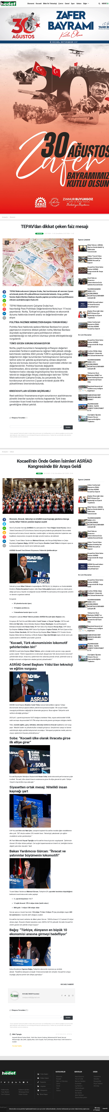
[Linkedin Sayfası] (16, 1082)
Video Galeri (44, 1078)
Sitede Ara (97, 1076)
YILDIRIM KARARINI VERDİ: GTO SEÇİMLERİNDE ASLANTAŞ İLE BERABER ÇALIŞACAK (95, 293)
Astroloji (96, 1086)
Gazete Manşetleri (81, 1097)
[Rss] (20, 1082)
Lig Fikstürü (78, 1086)
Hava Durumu (79, 1076)
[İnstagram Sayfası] (9, 1082)
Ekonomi (30, 4)
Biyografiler (97, 1081)
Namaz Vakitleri (80, 1081)
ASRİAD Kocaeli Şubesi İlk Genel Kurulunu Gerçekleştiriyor (95, 304)
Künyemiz (43, 1090)
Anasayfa (5, 217)
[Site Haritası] (24, 1082)
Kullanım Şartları (24, 1090)
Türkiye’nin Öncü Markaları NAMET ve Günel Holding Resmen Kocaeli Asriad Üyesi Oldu (95, 377)
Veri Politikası (5, 1094)
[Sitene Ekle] (28, 1082)
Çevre (60, 4)
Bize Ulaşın (44, 1094)
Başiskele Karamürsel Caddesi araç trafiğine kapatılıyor (95, 388)
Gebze (78, 4)
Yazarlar (43, 1082)
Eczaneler (78, 1083)
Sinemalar (78, 1090)
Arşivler (43, 1086)
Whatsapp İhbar (24, 1092)
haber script (4, 1109)
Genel (67, 4)
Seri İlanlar (78, 1093)
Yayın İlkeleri (5, 1092)
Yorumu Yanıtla (17, 1046)
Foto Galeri (44, 1074)
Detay (98, 1108)
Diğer (85, 4)
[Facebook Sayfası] (2, 1082)
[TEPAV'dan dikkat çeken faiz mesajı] (38, 262)
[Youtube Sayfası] (13, 1082)
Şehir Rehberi (79, 1095)
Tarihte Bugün (79, 1088)
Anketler (96, 1079)
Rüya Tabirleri (98, 1083)
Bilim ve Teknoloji (50, 4)
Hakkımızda (5, 1090)
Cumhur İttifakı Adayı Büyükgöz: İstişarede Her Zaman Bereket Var (95, 353)
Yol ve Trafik (79, 1079)
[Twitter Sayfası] (5, 1082)
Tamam (97, 1110)
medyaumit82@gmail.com (31, 997)
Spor (73, 4)
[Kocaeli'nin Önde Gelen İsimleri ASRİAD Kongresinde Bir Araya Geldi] (38, 496)
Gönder (68, 427)
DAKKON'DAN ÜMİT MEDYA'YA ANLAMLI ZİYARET (94, 397)
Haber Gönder (23, 1094)
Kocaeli (38, 4)
